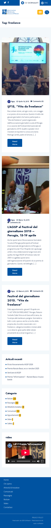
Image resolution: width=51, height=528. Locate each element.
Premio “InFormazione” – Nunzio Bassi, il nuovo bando (25, 378)
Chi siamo (8, 483)
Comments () (38, 101)
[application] (25, 452)
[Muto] (38, 461)
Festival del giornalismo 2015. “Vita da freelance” (23, 300)
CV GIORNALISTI (31, 2)
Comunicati (11, 411)
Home (6, 479)
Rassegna (11, 403)
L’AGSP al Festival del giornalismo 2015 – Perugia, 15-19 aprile (22, 231)
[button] (40, 12)
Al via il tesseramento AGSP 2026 (20, 364)
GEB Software (26, 520)
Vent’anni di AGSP (14, 372)
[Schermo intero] (42, 461)
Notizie (10, 398)
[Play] (9, 461)
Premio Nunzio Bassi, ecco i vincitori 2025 (23, 368)
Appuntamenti (13, 415)
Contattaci (8, 507)
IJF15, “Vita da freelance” (25, 106)
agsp (13, 101)
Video (9, 419)
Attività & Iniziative (14, 407)
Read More (14, 142)
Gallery (10, 423)
